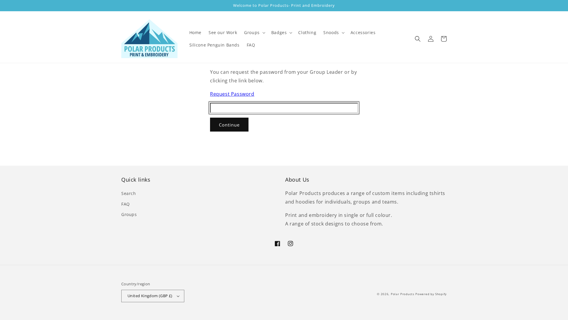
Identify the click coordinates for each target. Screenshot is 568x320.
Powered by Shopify (431, 294)
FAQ (125, 204)
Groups (129, 214)
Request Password (232, 94)
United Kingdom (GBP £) (150, 295)
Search (128, 193)
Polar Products (402, 294)
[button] (254, 32)
